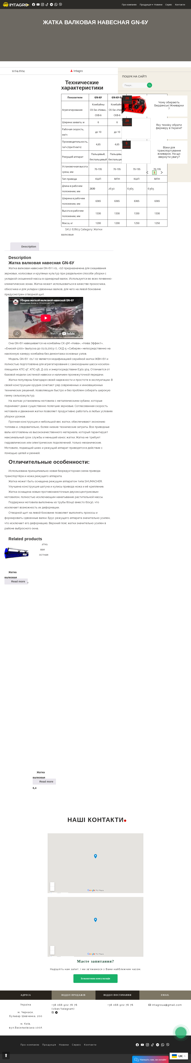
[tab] (24, 247)
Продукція (145, 4)
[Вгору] (6, 1055)
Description (28, 246)
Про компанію (129, 4)
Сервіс (168, 4)
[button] (150, 1059)
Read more (18, 581)
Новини (158, 4)
